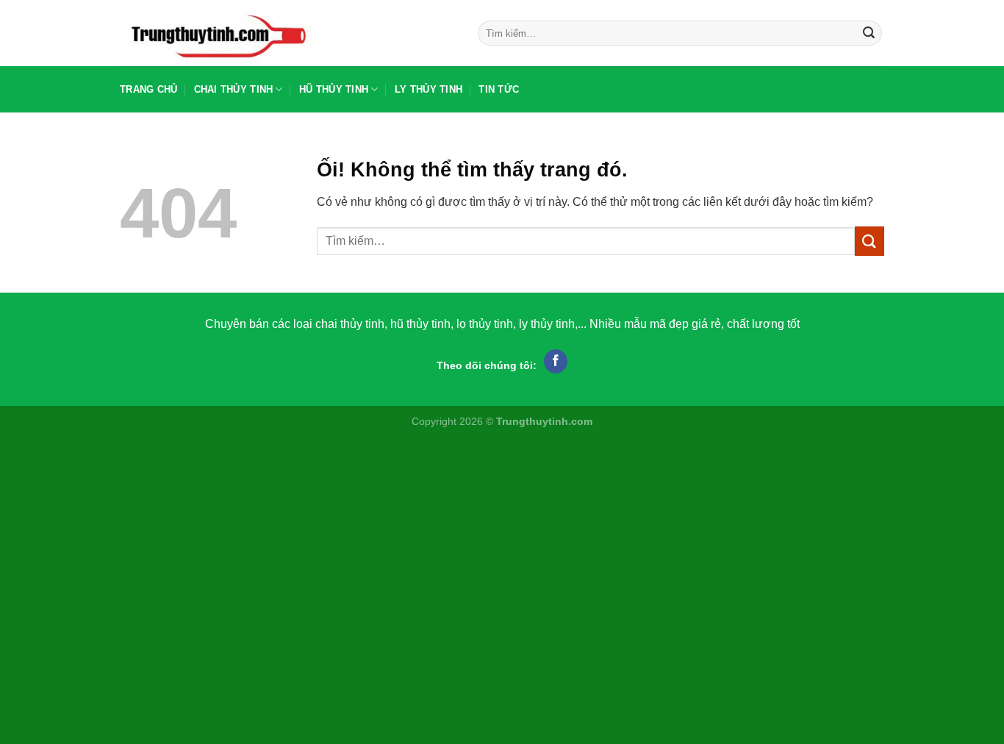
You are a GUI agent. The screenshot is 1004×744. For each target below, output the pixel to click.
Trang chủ (148, 89)
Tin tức (498, 89)
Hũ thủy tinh (333, 89)
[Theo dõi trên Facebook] (556, 361)
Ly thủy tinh (428, 89)
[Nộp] (868, 33)
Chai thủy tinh (233, 89)
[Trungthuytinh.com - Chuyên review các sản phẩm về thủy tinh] (288, 33)
